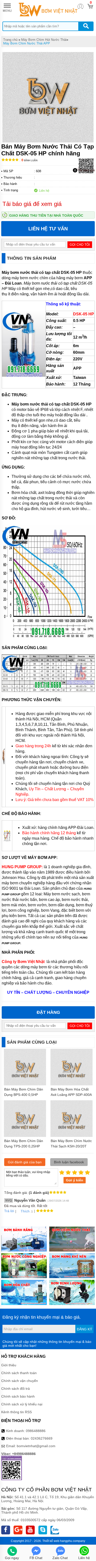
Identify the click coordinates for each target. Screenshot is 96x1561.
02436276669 (41, 1438)
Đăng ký (84, 1329)
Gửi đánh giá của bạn (25, 1162)
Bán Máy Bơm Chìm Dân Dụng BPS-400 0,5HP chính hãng (23, 1094)
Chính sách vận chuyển (19, 1381)
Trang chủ (10, 40)
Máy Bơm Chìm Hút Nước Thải (43, 40)
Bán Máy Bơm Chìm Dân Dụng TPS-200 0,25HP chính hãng (23, 1146)
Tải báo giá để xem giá (32, 204)
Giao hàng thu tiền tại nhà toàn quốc (46, 215)
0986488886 (36, 1431)
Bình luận (29, 160)
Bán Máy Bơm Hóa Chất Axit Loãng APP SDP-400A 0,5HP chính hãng (71, 1094)
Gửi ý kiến (74, 1180)
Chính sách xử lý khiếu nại (21, 1404)
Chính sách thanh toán (19, 1373)
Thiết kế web (50, 1541)
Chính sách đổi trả (15, 1388)
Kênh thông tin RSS (16, 1412)
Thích (25, 1211)
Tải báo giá (86, 170)
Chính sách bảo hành (18, 1396)
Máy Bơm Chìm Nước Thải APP (26, 43)
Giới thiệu (8, 1365)
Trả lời (9, 1211)
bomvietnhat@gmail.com (36, 1446)
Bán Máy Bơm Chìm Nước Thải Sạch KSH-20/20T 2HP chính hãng (71, 1146)
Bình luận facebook (69, 1162)
